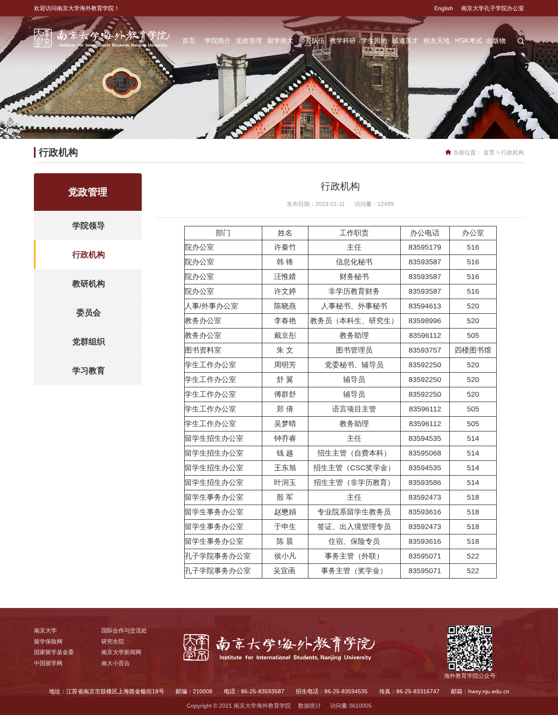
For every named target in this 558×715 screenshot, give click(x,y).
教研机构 (88, 283)
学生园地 (374, 40)
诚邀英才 (405, 40)
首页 (188, 40)
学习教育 (88, 370)
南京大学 (45, 630)
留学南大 (280, 40)
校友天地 (437, 40)
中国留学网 (48, 663)
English (443, 8)
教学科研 (343, 40)
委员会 (88, 312)
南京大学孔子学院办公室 (492, 8)
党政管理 (249, 40)
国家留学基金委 (54, 652)
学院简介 (218, 40)
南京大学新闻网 (121, 652)
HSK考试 (468, 40)
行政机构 (512, 152)
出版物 (496, 40)
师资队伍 (312, 40)
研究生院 (112, 641)
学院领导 (88, 225)
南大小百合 (115, 663)
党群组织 (88, 341)
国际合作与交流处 (124, 630)
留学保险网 (48, 641)
